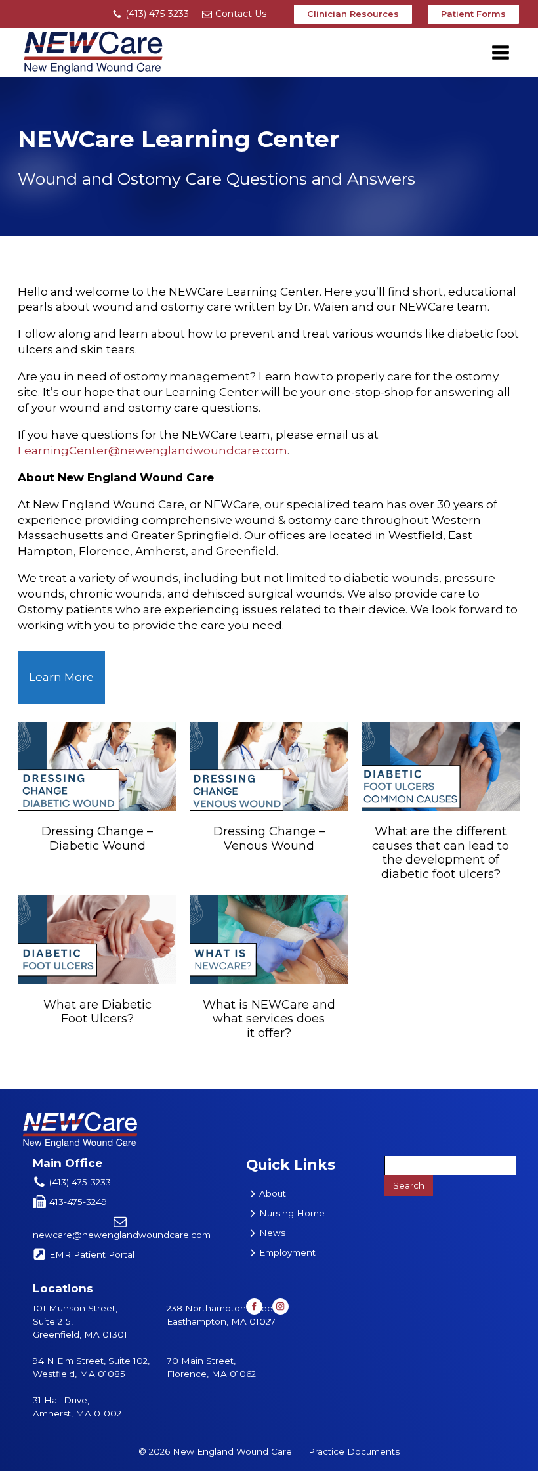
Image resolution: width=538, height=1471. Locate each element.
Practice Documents (354, 1451)
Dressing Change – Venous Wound (269, 838)
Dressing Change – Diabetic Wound (97, 838)
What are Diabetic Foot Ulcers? (97, 1012)
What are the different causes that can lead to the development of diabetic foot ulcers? (440, 852)
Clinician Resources (353, 14)
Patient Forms (473, 14)
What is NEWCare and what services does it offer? (269, 1019)
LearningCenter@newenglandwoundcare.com (152, 450)
